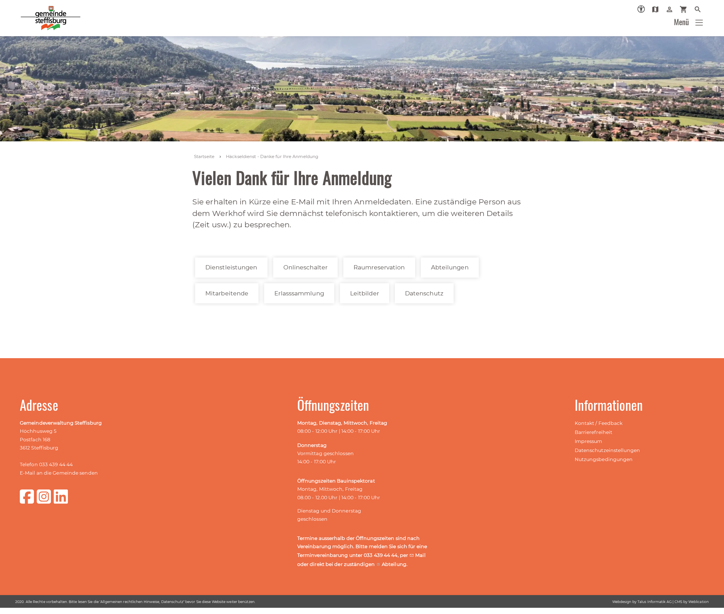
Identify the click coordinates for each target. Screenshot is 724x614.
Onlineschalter (305, 267)
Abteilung (394, 564)
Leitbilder (364, 293)
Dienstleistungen (231, 267)
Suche (700, 9)
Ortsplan (657, 9)
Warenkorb (686, 9)
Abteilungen (450, 267)
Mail (420, 555)
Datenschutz (424, 293)
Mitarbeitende (226, 293)
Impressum (588, 441)
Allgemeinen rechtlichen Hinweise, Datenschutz (141, 602)
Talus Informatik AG (654, 602)
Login (671, 9)
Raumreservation (379, 267)
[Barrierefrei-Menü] (641, 9)
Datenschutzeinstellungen (607, 450)
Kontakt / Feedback (599, 423)
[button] (699, 22)
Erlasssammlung (299, 293)
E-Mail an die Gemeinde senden (59, 473)
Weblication (698, 602)
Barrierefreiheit (594, 432)
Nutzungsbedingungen (604, 459)
